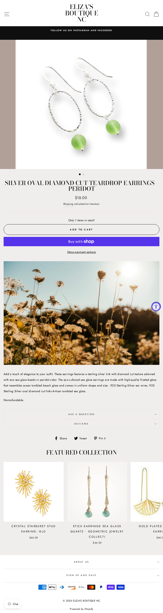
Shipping (68, 204)
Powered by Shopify (81, 609)
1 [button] (80, 174)
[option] (81, 30)
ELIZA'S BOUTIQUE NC (81, 13)
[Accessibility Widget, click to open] (156, 306)
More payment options (81, 252)
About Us (81, 562)
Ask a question (81, 414)
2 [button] (84, 175)
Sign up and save (81, 575)
